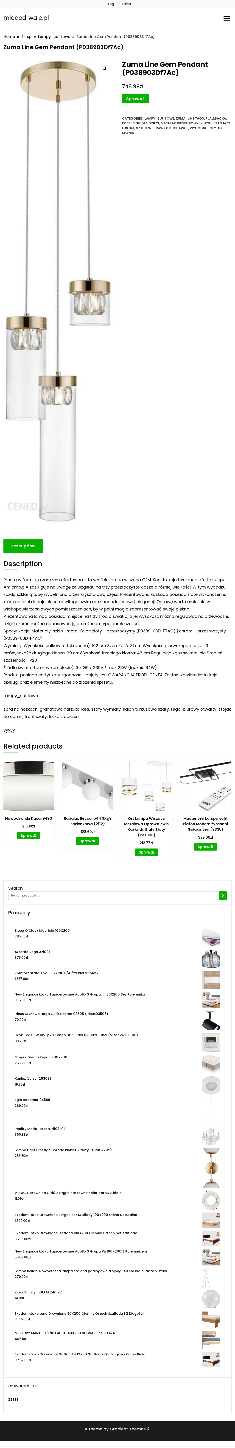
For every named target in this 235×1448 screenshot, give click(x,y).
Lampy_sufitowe (159, 118)
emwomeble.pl (23, 1386)
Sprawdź (135, 99)
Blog (110, 4)
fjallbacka (216, 118)
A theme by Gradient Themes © (117, 1429)
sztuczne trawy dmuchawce (162, 128)
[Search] (223, 895)
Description (23, 546)
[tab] (22, 546)
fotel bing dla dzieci (140, 123)
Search (15, 888)
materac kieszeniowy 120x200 (187, 123)
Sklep (126, 4)
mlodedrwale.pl (26, 18)
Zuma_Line (185, 118)
